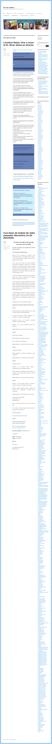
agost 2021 (40, 152)
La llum (39, 467)
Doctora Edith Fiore (41, 340)
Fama (39, 391)
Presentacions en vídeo (42, 601)
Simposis (39, 645)
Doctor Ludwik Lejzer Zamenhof (43, 332)
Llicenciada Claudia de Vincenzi (43, 485)
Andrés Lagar (40, 210)
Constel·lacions (40, 298)
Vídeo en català (40, 718)
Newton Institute (41, 566)
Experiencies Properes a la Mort (43, 390)
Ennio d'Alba (40, 368)
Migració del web (41, 545)
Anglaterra (40, 212)
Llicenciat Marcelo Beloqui (42, 504)
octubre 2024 (40, 121)
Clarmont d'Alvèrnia (41, 288)
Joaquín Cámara (40, 445)
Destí (39, 313)
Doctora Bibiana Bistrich (42, 339)
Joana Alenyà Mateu (41, 444)
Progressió (40, 603)
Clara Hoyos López (41, 287)
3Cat (39, 186)
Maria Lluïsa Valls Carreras (42, 528)
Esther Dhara (40, 381)
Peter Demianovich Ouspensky (43, 592)
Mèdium (39, 542)
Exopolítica (40, 389)
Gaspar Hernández (41, 409)
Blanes (39, 254)
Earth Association (41, 353)
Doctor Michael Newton (42, 335)
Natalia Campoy (40, 560)
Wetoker (39, 723)
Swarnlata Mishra (41, 671)
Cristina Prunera (40, 302)
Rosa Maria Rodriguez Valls (42, 627)
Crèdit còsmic (40, 299)
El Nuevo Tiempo (41, 358)
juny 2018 (39, 177)
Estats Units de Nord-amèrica (43, 379)
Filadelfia (39, 395)
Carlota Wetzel (40, 268)
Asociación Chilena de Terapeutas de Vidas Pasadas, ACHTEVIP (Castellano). (43, 63)
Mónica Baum (40, 553)
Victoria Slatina (40, 714)
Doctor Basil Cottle (41, 317)
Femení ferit (40, 394)
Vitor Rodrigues (40, 720)
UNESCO (39, 703)
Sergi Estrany (40, 639)
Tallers (39, 673)
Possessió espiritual (41, 596)
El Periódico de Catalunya (42, 359)
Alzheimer (39, 206)
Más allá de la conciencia (42, 540)
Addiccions (40, 192)
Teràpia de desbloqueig (42, 675)
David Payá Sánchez (41, 309)
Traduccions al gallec (41, 694)
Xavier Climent (40, 727)
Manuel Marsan (40, 517)
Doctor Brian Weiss (6, 54)
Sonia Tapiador (40, 650)
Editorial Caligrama (41, 354)
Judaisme (39, 461)
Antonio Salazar (40, 217)
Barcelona (39, 248)
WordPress (14, 739)
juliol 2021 (39, 153)
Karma (39, 465)
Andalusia (39, 208)
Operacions (40, 574)
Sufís (39, 666)
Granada (39, 415)
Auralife (39, 241)
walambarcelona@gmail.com (20, 426)
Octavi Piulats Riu (41, 572)
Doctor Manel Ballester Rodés (43, 333)
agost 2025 (40, 114)
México (39, 544)
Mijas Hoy (39, 548)
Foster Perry (40, 400)
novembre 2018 (40, 175)
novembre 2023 (40, 131)
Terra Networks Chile (41, 681)
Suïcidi (39, 667)
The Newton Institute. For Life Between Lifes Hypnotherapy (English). (43, 56)
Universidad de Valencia (42, 706)
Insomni (39, 432)
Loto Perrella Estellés (41, 509)
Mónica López (40, 554)
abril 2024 (39, 127)
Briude (39, 259)
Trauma (39, 700)
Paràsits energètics (41, 577)
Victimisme (40, 712)
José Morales (40, 454)
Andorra (39, 209)
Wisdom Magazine (41, 725)
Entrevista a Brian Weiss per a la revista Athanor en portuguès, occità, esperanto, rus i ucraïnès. (43, 92)
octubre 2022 (40, 137)
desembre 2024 (40, 120)
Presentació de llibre (41, 598)
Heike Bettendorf (41, 417)
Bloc (4, 13)
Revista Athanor (40, 621)
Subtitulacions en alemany (42, 655)
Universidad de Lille (41, 704)
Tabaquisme (40, 672)
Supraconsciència (41, 668)
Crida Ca (15, 13)
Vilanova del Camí (41, 719)
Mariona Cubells (40, 537)
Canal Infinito (40, 264)
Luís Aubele (40, 510)
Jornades (39, 449)
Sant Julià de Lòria (41, 631)
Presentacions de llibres (42, 600)
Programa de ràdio (41, 602)
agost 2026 (40, 104)
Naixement (40, 559)
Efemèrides (40, 356)
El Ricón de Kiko (40, 360)
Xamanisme (40, 726)
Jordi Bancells (40, 446)
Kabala (39, 464)
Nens (39, 564)
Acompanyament (41, 191)
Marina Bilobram (41, 534)
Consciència (40, 296)
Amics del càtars (40, 207)
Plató (39, 594)
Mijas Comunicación (41, 547)
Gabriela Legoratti (41, 407)
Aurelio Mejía (40, 242)
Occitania (39, 571)
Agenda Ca (39, 193)
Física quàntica (40, 396)
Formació (39, 399)
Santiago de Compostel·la (42, 633)
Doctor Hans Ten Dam (41, 323)
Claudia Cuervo (40, 289)
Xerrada (39, 728)
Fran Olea (39, 401)
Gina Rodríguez (40, 413)
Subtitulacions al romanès (42, 654)
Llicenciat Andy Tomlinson (42, 498)
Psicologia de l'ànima (41, 608)
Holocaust (39, 426)
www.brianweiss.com (17, 214)
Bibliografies (40, 251)
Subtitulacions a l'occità (42, 651)
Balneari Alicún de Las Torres (43, 247)
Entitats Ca (40, 370)
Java (38, 438)
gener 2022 (40, 147)
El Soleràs (39, 361)
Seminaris (39, 635)
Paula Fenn (40, 583)
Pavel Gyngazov (40, 584)
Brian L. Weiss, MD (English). (43, 54)
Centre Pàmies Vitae (41, 277)
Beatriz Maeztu (40, 249)
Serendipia (40, 637)
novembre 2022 (40, 136)
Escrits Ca (39, 13)
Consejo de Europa (41, 297)
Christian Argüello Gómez (42, 283)
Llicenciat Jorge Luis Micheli (42, 501)
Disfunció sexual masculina (42, 316)
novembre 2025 (40, 112)
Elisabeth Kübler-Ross (41, 362)
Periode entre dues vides (42, 590)
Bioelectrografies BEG (41, 253)
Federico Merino (40, 393)
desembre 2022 (40, 135)
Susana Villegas (40, 669)
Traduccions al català (41, 692)
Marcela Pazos (40, 519)
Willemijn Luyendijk (41, 724)
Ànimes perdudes (41, 216)
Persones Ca (40, 591)
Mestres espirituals (41, 543)
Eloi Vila (39, 363)
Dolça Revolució (40, 351)
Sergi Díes (39, 638)
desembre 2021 (40, 148)
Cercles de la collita (41, 280)
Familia (39, 392)
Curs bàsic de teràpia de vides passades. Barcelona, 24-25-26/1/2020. (19, 235)
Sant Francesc (40, 629)
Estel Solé (39, 380)
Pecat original (40, 585)
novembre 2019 (40, 168)
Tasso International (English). (43, 69)
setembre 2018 (40, 176)
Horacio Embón (40, 427)
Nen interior (40, 563)
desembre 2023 (40, 130)
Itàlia (39, 437)
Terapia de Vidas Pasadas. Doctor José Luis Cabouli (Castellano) (42, 52)
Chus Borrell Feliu (41, 284)
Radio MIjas (40, 609)
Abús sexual (40, 187)
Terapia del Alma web (41, 676)
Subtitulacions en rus (41, 665)
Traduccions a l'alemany (42, 684)
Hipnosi (39, 418)
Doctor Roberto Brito (41, 337)
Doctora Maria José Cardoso (42, 345)
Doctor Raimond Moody (42, 336)
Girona (39, 414)
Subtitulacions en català (42, 658)
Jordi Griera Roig (41, 447)
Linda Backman (40, 479)
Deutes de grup (40, 314)
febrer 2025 (40, 119)
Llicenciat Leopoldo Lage (42, 503)
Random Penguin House (42, 611)
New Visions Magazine (41, 565)
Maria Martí (40, 529)
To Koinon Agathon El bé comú (43, 683)
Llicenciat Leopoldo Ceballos (42, 502)
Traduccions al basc (41, 690)
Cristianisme (40, 301)
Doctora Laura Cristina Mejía (42, 344)
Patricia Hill (40, 579)
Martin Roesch (40, 538)
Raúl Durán (40, 612)
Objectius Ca (9, 13)
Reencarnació (40, 615)
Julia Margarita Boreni (41, 462)
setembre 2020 (40, 164)
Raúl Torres (40, 613)
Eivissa (39, 357)
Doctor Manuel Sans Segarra (42, 334)
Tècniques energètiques (42, 674)
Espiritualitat (40, 378)
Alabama (39, 196)
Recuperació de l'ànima (42, 614)
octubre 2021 (40, 150)
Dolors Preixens (40, 352)
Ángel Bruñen (40, 211)
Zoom (39, 731)
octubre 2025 (40, 113)
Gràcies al (10, 739)
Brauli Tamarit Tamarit (42, 258)
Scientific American (41, 634)
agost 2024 (40, 122)
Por (38, 595)
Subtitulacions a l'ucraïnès (42, 652)
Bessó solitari (40, 250)
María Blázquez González (42, 526)
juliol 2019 (39, 170)
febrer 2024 (40, 129)
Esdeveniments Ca (41, 376)
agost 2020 (40, 165)
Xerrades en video (41, 730)
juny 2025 (39, 116)
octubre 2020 (40, 163)
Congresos (40, 295)
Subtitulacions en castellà (42, 657)
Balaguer (39, 246)
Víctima (39, 710)
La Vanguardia (40, 469)
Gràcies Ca (32, 15)
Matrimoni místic (41, 541)
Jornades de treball (6, 55)
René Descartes (40, 619)
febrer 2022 (40, 146)
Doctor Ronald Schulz (41, 338)
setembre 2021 (40, 151)
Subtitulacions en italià (42, 663)
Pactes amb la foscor (41, 575)
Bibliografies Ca (15, 15)
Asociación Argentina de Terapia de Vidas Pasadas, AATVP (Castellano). (43, 59)
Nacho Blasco (40, 557)
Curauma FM (40, 304)
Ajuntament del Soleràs (42, 195)
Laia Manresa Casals (41, 473)
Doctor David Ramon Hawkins (43, 321)
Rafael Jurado (40, 610)
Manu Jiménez (40, 516)
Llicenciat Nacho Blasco (42, 505)
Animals (39, 214)
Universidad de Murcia (41, 705)
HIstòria (39, 419)
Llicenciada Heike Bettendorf (42, 489)
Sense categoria (40, 636)
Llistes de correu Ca (25, 15)
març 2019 (40, 174)
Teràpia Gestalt (40, 677)
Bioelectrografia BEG (41, 252)
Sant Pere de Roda (41, 632)
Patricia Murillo (40, 580)
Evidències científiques (42, 388)
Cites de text (40, 286)
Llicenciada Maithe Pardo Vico (43, 490)
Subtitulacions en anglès (42, 656)
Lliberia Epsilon (40, 480)
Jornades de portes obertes (42, 450)
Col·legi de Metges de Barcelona (43, 290)
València (39, 707)
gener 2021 (40, 159)
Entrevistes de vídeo (41, 374)
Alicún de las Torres (41, 205)
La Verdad (39, 470)
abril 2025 (39, 118)
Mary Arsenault (40, 539)
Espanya (39, 377)
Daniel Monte (40, 308)
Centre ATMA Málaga (41, 276)
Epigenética (40, 375)
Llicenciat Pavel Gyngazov (42, 506)
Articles (39, 222)
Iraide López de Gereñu (42, 435)
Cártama (39, 271)
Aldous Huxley (40, 198)
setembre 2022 (40, 138)
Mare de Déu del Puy (41, 523)
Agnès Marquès (40, 194)
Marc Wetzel (40, 518)
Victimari (39, 711)
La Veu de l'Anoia (41, 471)
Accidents (39, 190)
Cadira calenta (40, 263)
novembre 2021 (40, 149)
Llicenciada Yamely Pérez (42, 497)
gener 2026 (40, 110)
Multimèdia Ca (6, 15)
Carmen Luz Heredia (41, 269)
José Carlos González (41, 453)
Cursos (4, 247)
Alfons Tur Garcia (41, 204)
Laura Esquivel (40, 474)
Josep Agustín (40, 456)
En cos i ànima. (8, 7)
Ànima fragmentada (41, 213)
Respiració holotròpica (41, 620)
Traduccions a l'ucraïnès (42, 689)
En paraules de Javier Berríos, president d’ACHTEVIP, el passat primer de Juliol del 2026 (43, 81)
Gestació (39, 411)
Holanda (39, 425)
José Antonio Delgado (41, 452)
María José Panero (41, 527)
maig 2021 (39, 155)
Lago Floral (40, 472)
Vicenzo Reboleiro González (42, 709)
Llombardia (40, 507)
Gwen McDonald (41, 416)
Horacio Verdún (40, 428)
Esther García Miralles (41, 382)
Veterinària (40, 708)
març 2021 (39, 157)
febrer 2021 (40, 158)
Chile (39, 282)
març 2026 (40, 108)
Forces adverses (40, 398)
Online (39, 573)
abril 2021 (39, 156)
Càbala (39, 261)
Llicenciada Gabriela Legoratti (43, 488)
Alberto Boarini (40, 197)
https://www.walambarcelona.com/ (18, 427)
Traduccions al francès (42, 693)
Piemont (39, 593)
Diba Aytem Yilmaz (41, 315)
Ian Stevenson (40, 429)
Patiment (39, 578)
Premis (39, 597)
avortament (40, 244)
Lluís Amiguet (40, 508)
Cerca (38, 44)
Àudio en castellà (41, 240)
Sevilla (39, 640)
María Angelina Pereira (42, 524)
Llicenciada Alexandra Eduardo (43, 482)
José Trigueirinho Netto (42, 455)
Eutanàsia (39, 387)
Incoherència (40, 431)
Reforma (39, 616)
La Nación (39, 468)
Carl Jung (39, 267)
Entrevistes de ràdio (41, 371)
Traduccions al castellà (42, 691)
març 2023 (40, 132)
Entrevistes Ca (21, 13)
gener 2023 (40, 134)
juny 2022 (39, 141)
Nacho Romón (40, 558)
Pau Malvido (40, 582)
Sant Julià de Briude (41, 630)
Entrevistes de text (41, 373)
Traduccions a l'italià (41, 687)
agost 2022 (40, 139)
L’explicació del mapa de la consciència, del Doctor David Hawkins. (43, 89)
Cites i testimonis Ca (30, 13)
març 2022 (40, 145)
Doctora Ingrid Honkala (42, 341)
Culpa (39, 303)
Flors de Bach (40, 397)
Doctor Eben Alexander (42, 322)
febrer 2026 (40, 109)
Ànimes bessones (41, 215)
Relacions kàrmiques (41, 618)
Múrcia (39, 556)
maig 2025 (40, 117)
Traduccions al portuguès (42, 695)
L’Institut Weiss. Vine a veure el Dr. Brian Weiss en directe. (18, 43)
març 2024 (40, 128)
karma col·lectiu (40, 466)
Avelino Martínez (41, 243)
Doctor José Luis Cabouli (42, 326)
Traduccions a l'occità (41, 688)
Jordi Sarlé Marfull (41, 448)
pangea (4, 51)
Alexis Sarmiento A (41, 203)
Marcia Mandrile (40, 520)
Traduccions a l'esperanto (42, 686)
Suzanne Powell (40, 670)
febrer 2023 (40, 133)
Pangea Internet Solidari (42, 576)
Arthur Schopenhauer (41, 221)
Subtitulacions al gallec (42, 653)
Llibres (39, 481)
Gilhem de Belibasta (41, 412)
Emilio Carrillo (40, 364)
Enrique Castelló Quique (42, 369)
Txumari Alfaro (40, 702)
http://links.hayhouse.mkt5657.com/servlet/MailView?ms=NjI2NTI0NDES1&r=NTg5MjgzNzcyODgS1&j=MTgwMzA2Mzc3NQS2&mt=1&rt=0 (23, 224)
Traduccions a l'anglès (41, 685)
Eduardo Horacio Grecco (42, 355)
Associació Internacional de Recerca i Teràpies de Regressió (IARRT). (43, 233)
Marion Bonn (40, 535)
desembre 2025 (40, 111)
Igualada (39, 430)
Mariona (39, 536)
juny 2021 (39, 154)
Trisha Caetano (40, 701)
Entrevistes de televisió (42, 372)
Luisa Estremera (40, 511)
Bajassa (39, 245)
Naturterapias (40, 562)
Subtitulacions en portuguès (42, 664)
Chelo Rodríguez (40, 281)
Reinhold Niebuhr (41, 617)
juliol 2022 (40, 140)
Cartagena (39, 270)
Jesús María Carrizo (41, 442)
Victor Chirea (40, 713)
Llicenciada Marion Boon (42, 493)
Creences (39, 300)
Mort (39, 555)
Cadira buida (40, 262)
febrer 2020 (40, 166)
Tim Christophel (40, 682)
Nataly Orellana (40, 561)
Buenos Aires (40, 260)
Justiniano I (40, 463)
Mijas (39, 546)
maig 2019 (39, 172)
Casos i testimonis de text (42, 272)
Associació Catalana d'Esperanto (43, 225)
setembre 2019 (40, 169)
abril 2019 (39, 173)
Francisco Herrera (41, 406)
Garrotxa (39, 408)
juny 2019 (39, 171)
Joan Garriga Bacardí (41, 443)
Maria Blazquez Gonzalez (42, 525)
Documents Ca (40, 350)
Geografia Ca (40, 410)
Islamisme (40, 436)
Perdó (39, 589)
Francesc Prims (40, 405)
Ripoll (39, 626)
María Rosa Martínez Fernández (43, 530)
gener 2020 (40, 167)
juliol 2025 (40, 115)
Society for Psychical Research (43, 649)
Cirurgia (39, 285)
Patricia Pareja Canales (41, 581)
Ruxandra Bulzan (41, 628)
